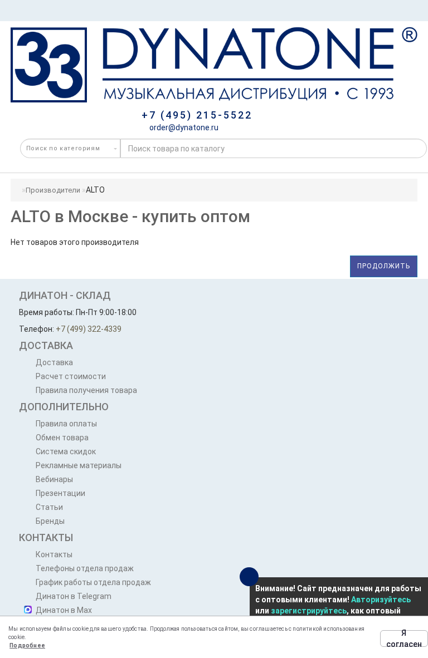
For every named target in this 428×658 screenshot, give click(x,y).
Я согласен (404, 638)
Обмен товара (62, 437)
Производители (53, 190)
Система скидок (66, 451)
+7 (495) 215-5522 (197, 115)
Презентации (60, 493)
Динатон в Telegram (73, 596)
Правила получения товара (86, 390)
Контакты (54, 554)
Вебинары (54, 479)
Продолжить (383, 266)
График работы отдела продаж (93, 582)
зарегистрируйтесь (309, 610)
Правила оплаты (66, 423)
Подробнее (27, 645)
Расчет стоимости (71, 376)
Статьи (49, 507)
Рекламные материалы (78, 465)
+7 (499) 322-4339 (88, 329)
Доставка (54, 362)
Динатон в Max (64, 610)
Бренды (50, 521)
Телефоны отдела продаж (85, 568)
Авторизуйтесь (381, 599)
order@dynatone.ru (183, 127)
